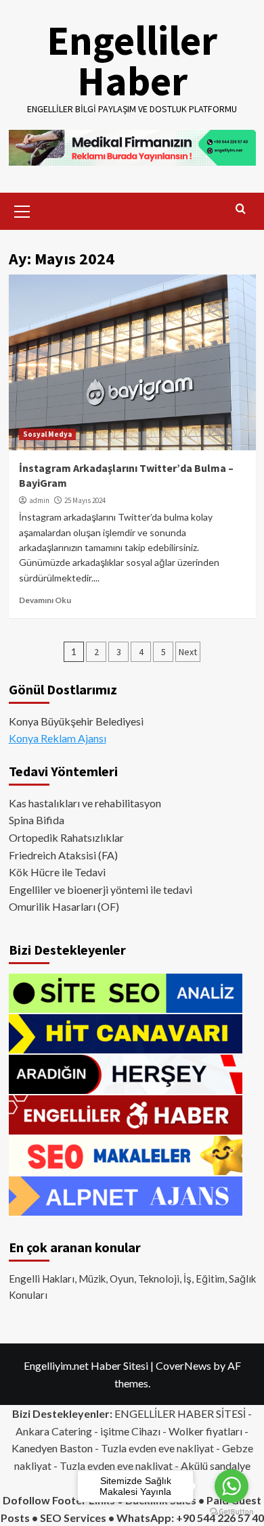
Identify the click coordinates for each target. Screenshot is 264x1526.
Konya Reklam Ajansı (57, 738)
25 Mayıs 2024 (85, 500)
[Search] (240, 209)
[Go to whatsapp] (231, 1486)
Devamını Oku (45, 600)
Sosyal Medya (47, 434)
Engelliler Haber (132, 60)
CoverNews (183, 1365)
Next (188, 652)
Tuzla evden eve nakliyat (157, 1447)
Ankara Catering (54, 1431)
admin (39, 500)
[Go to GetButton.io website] (231, 1512)
